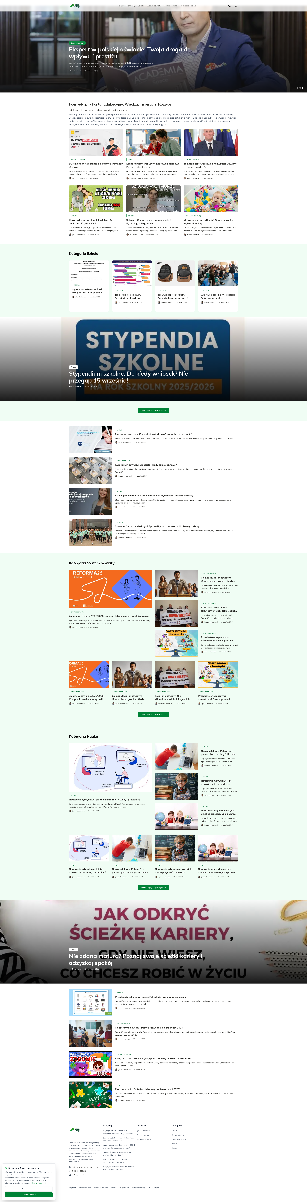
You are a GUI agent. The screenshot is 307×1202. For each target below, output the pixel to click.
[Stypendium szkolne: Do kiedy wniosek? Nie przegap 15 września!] (153, 359)
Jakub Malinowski (75, 969)
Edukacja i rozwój (188, 6)
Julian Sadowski (75, 71)
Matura (167, 6)
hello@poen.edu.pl (79, 1175)
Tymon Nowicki (75, 386)
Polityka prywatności (101, 1187)
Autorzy (141, 1125)
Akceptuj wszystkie (28, 1195)
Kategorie (177, 1125)
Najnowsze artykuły (126, 6)
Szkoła (141, 6)
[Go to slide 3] (302, 88)
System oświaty (154, 6)
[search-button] (229, 5)
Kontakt (113, 1187)
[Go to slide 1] (297, 88)
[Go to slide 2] (300, 88)
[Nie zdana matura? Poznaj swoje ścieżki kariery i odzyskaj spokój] (153, 942)
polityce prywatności (38, 1183)
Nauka (175, 6)
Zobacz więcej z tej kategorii (152, 410)
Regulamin (73, 1187)
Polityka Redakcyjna (139, 1187)
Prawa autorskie (85, 1187)
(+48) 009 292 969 (79, 1171)
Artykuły (107, 1125)
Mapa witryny (154, 1187)
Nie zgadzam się (28, 1189)
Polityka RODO (124, 1187)
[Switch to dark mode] (236, 6)
